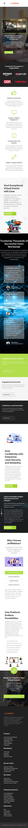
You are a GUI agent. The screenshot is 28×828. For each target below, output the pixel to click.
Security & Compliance (9, 799)
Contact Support (8, 815)
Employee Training (8, 766)
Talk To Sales (7, 802)
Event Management (8, 793)
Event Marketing (8, 795)
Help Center (7, 812)
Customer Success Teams (10, 783)
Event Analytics (7, 742)
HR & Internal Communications (11, 781)
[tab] (14, 572)
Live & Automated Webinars (10, 737)
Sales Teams (7, 778)
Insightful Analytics (14, 580)
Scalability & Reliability (9, 801)
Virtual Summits (7, 771)
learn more (19, 52)
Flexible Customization (14, 584)
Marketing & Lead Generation (11, 768)
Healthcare (6, 755)
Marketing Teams (8, 780)
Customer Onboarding (9, 770)
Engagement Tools (8, 740)
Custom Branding (8, 743)
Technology (7, 751)
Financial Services (8, 756)
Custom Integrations (9, 798)
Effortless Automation (14, 572)
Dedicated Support (8, 796)
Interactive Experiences (14, 576)
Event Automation (8, 738)
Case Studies (7, 811)
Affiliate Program (8, 814)
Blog (5, 809)
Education (6, 753)
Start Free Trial (9, 52)
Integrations (7, 745)
